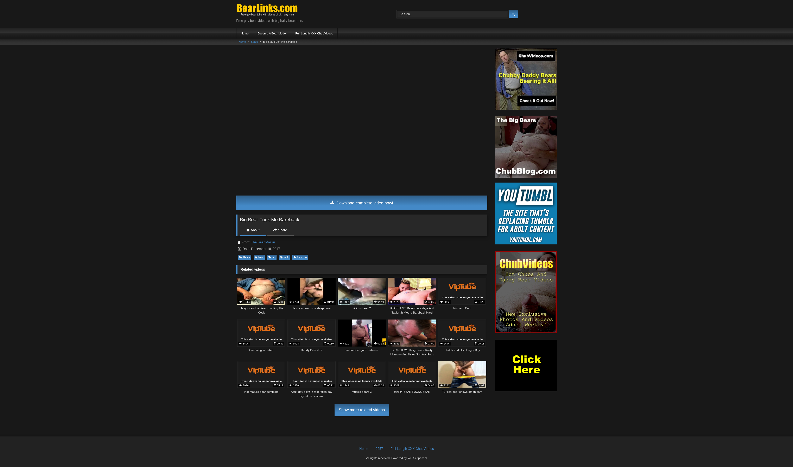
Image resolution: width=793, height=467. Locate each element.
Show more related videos (362, 410)
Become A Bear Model (272, 33)
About (254, 230)
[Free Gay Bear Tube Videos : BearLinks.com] (267, 10)
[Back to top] (780, 455)
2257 (379, 448)
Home (245, 33)
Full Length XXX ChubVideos (314, 33)
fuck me (302, 257)
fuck (286, 257)
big (273, 257)
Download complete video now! (364, 203)
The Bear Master (263, 242)
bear (261, 257)
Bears (254, 41)
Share (282, 230)
